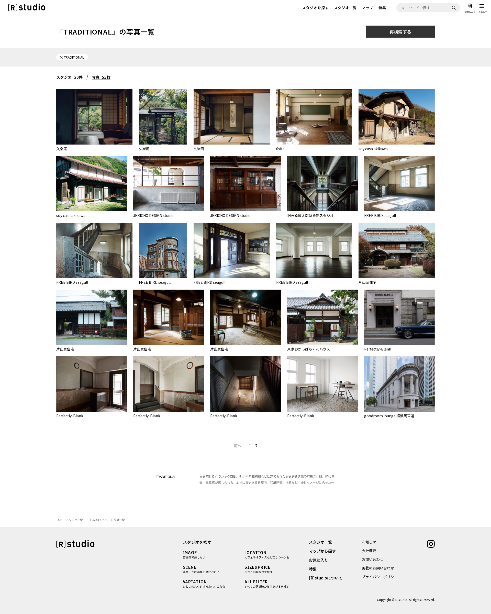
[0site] (314, 117)
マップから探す (322, 551)
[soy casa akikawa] (397, 117)
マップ (367, 7)
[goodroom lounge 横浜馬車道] (399, 384)
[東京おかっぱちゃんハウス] (322, 317)
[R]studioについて (325, 577)
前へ (237, 445)
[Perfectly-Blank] (399, 317)
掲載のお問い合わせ (378, 568)
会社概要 (369, 550)
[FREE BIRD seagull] (399, 183)
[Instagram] (431, 543)
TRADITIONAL (166, 476)
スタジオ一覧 (345, 7)
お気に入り (318, 560)
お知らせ (369, 541)
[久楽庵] (94, 117)
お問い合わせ (372, 559)
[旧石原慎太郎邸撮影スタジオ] (322, 183)
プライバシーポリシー (380, 576)
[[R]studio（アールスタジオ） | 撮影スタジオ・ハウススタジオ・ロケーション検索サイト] (27, 8)
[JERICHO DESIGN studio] (168, 183)
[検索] (453, 7)
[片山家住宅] (397, 250)
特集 (382, 7)
